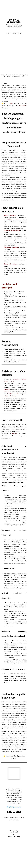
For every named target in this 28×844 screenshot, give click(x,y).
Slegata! (23, 722)
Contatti (14, 834)
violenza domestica (13, 394)
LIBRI (14, 33)
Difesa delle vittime (10, 264)
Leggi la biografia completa (14, 807)
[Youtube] (14, 812)
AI (21, 33)
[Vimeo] (19, 812)
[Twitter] (11, 812)
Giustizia (6, 392)
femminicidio (8, 220)
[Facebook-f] (8, 812)
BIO (17, 33)
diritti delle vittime (10, 396)
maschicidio (16, 220)
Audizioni (7, 389)
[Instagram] (17, 812)
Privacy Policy (14, 831)
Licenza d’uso (14, 833)
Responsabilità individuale (12, 230)
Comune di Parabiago (15, 387)
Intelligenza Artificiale (11, 247)
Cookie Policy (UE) (14, 836)
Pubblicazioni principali (9, 285)
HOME (8, 33)
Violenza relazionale (10, 215)
